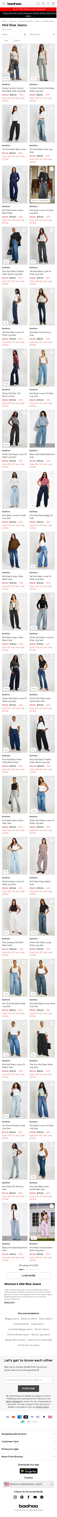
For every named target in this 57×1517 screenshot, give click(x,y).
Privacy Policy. (41, 1382)
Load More (27, 1246)
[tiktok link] (40, 1472)
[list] (27, 9)
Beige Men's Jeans (14, 1310)
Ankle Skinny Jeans (27, 1315)
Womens (12, 21)
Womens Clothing (26, 21)
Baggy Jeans (11, 1289)
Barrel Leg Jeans (39, 1305)
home (4, 21)
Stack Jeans (44, 1289)
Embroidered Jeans (17, 1305)
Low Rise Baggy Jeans (19, 1299)
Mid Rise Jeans (47, 21)
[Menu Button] (3, 3)
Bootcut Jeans (28, 1289)
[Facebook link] (27, 1472)
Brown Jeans (41, 1299)
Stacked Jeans (20, 1294)
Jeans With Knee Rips (39, 1310)
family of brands (12, 1376)
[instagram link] (14, 1472)
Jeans (37, 21)
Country (27, 1452)
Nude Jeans (36, 1294)
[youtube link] (34, 1472)
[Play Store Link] (27, 1445)
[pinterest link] (21, 1472)
